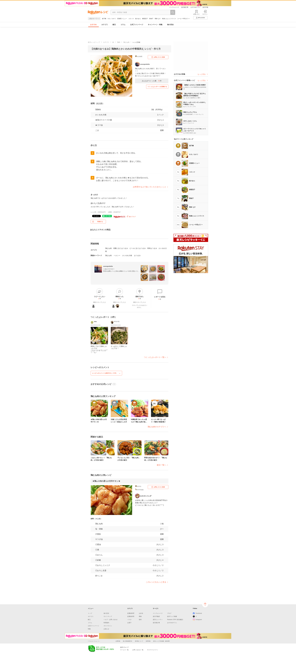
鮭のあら (138, 18)
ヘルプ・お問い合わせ (110, 619)
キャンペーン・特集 (155, 24)
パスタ (129, 619)
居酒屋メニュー (122, 18)
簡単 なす (158, 18)
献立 (114, 24)
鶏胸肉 (98, 110)
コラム (123, 24)
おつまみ (137, 255)
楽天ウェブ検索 (172, 616)
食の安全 (170, 24)
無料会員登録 (201, 17)
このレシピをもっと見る (156, 582)
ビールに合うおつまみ (138, 248)
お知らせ (106, 629)
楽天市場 (205, 7)
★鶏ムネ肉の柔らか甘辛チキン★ (106, 481)
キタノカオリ (112, 18)
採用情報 (148, 641)
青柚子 (151, 18)
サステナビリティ (152, 650)
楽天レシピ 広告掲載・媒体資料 (161, 641)
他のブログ (132, 216)
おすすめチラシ (195, 7)
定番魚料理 (130, 616)
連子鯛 (104, 18)
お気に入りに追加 (159, 57)
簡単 (140, 616)
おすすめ (93, 24)
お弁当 (141, 613)
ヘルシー (117, 255)
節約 (140, 619)
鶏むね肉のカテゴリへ (157, 427)
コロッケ (131, 18)
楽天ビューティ (158, 619)
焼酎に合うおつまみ (120, 248)
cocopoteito (108, 266)
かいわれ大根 (100, 115)
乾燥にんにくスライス (169, 18)
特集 (89, 629)
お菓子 (129, 622)
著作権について (139, 641)
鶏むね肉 (126, 42)
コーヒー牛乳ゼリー (183, 18)
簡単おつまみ (152, 248)
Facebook (199, 613)
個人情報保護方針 (127, 641)
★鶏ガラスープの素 (103, 120)
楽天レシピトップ (94, 42)
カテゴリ (104, 24)
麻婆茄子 (145, 18)
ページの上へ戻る (205, 604)
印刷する (100, 221)
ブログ (169, 613)
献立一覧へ (161, 465)
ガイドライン (108, 626)
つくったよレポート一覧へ (155, 357)
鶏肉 (118, 42)
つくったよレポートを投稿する (157, 86)
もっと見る (201, 74)
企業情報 (118, 641)
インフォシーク (174, 7)
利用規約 (106, 622)
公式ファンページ (136, 24)
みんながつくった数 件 (152, 81)
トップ (90, 613)
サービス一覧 (124, 650)
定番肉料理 (130, 613)
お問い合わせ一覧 (137, 650)
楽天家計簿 (184, 7)
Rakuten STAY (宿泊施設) (175, 619)
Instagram (199, 619)
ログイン (205, 14)
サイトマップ (108, 616)
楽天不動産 (156, 616)
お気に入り (196, 14)
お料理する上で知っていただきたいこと (149, 187)
